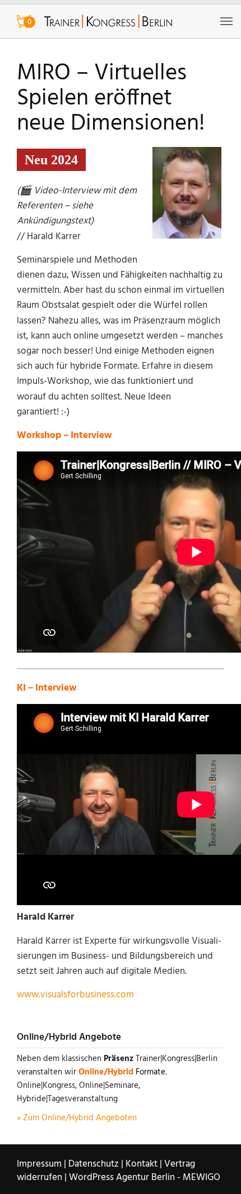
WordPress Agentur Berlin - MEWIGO (144, 1177)
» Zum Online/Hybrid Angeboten (77, 1118)
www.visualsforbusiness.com (75, 994)
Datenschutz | (95, 1164)
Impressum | (41, 1164)
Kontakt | (144, 1164)
